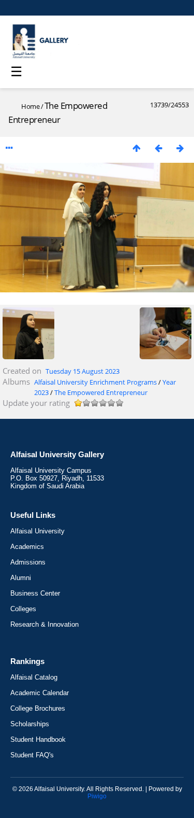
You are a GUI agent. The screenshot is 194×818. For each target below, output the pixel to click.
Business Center (35, 593)
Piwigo (97, 796)
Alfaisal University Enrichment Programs (95, 382)
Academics (27, 547)
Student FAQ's (32, 755)
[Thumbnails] (136, 148)
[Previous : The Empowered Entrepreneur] (158, 148)
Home (30, 106)
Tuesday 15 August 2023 (83, 371)
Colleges (23, 609)
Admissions (28, 562)
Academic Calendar (39, 693)
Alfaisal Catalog (33, 677)
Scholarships (29, 724)
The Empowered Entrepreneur (100, 392)
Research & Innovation (44, 624)
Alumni (20, 578)
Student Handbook (38, 739)
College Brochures (37, 708)
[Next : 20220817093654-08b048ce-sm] (180, 148)
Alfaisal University (37, 531)
